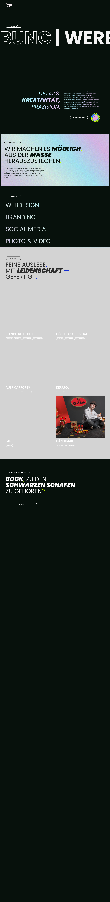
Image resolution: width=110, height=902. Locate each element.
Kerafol (62, 387)
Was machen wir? (79, 117)
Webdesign (18, 338)
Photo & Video (37, 338)
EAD (8, 441)
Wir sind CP (12, 142)
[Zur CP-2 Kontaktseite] (21, 504)
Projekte (13, 258)
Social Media (27, 338)
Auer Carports (18, 387)
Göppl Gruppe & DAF (72, 334)
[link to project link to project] (30, 310)
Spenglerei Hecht (19, 334)
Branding (9, 338)
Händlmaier (66, 441)
